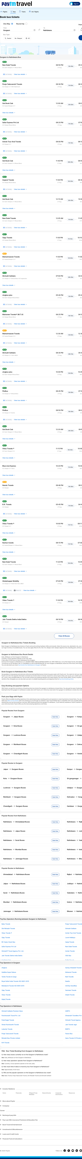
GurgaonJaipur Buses (13, 717)
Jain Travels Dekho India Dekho (12, 955)
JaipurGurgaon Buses (13, 769)
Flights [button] (5, 12)
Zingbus (4, 968)
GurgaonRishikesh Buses (14, 744)
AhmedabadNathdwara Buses (16, 874)
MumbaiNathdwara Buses (15, 902)
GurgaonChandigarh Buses (15, 754)
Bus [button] (14, 12)
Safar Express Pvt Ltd (9, 946)
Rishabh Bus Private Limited (11, 1038)
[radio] (8, 24)
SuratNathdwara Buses (14, 893)
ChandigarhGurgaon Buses (15, 806)
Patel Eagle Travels (8, 1020)
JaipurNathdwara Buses (14, 884)
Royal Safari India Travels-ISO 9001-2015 (15, 981)
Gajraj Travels (6, 999)
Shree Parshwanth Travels (10, 1024)
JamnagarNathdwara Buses (15, 911)
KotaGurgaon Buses (12, 778)
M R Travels (5, 1042)
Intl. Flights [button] (35, 12)
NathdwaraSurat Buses (14, 840)
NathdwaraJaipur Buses (14, 831)
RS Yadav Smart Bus (8, 942)
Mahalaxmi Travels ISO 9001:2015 (13, 986)
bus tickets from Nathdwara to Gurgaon (29, 665)
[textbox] (19, 30)
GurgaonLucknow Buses (14, 735)
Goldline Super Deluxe (9, 972)
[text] (3, 11)
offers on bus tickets (13, 700)
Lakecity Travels (7, 1029)
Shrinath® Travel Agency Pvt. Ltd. (13, 951)
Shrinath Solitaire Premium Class (12, 1011)
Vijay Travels (6, 937)
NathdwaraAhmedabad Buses (16, 822)
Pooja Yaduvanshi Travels (10, 1033)
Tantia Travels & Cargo (9, 977)
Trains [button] (24, 12)
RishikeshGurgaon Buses (14, 797)
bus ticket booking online (66, 679)
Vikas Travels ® (7, 933)
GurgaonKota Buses (12, 726)
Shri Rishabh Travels (8, 928)
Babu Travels (6, 924)
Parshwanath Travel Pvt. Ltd (11, 1015)
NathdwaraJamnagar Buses (15, 859)
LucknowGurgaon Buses (14, 788)
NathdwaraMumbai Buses (15, 849)
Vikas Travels (6, 995)
